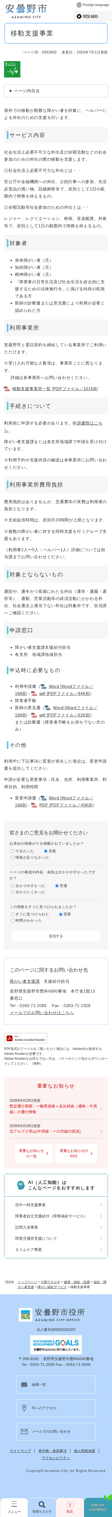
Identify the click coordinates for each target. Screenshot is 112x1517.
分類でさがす (50, 1282)
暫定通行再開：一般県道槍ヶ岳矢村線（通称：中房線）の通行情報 (53, 1109)
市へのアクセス (44, 1408)
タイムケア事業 (28, 1249)
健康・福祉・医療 (77, 1282)
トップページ (27, 1282)
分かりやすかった (30, 886)
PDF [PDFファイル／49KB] (66, 805)
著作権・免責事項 (52, 1451)
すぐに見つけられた (32, 914)
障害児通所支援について (36, 1238)
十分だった (24, 851)
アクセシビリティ (56, 1458)
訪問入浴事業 (26, 1227)
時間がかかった (28, 920)
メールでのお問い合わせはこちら (42, 1012)
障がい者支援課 (25, 981)
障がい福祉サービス (52, 1287)
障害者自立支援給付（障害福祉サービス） (51, 1216)
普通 (52, 851)
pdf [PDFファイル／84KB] (64, 693)
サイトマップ (20, 1451)
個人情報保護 (84, 1451)
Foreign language (96, 5)
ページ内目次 (27, 90)
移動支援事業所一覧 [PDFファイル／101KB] (55, 388)
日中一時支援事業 (30, 1205)
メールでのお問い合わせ (51, 1431)
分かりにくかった (30, 892)
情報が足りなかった (32, 857)
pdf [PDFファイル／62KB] (64, 715)
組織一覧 (39, 1384)
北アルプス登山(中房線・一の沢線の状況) (45, 1131)
